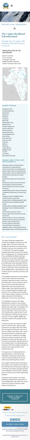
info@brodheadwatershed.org (9, 428)
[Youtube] (19, 419)
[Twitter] (16, 419)
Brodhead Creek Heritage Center (15, 415)
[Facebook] (11, 419)
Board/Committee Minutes (19, 412)
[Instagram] (14, 419)
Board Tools (6, 412)
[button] (11, 5)
